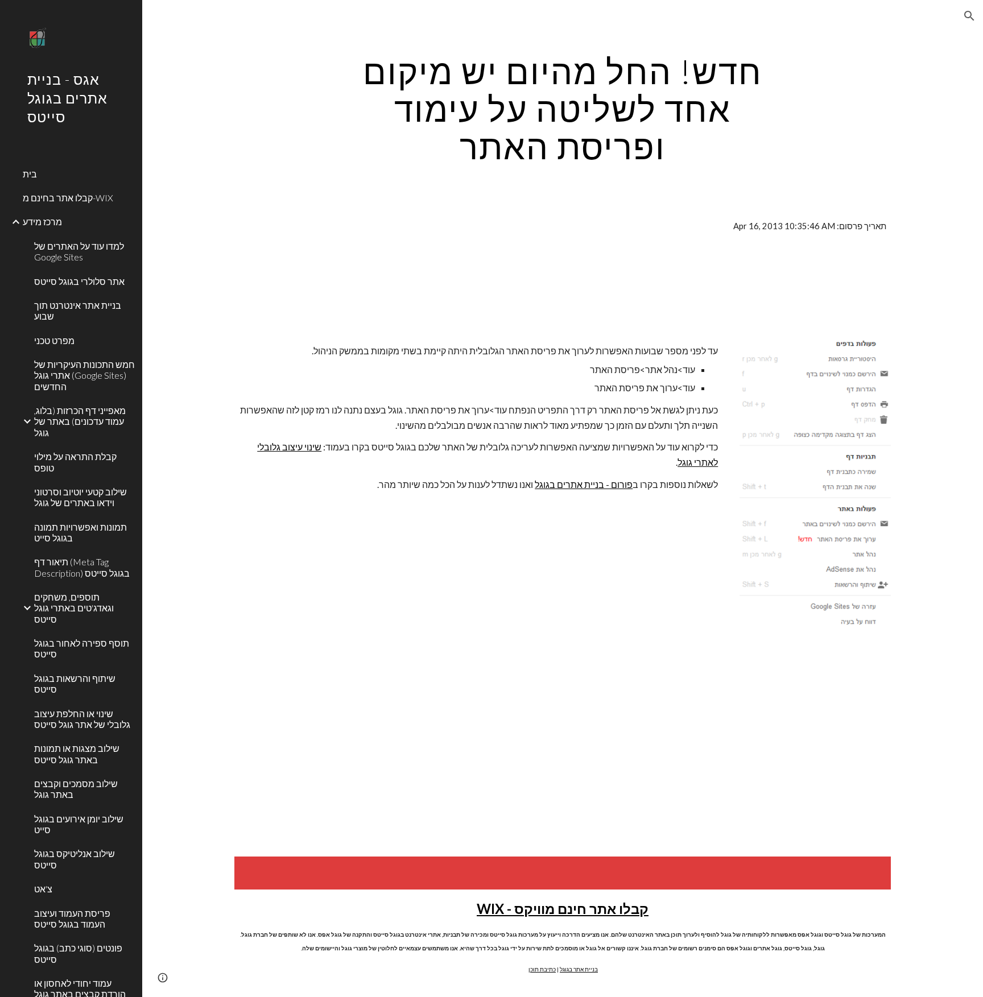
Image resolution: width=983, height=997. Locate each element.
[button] (969, 16)
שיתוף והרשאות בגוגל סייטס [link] (74, 683)
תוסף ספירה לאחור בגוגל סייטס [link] (81, 648)
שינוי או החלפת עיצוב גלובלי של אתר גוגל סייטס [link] (82, 719)
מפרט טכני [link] (54, 340)
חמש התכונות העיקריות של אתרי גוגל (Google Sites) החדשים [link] (84, 375)
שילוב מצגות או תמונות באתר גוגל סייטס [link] (76, 753)
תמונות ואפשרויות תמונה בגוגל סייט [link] (80, 532)
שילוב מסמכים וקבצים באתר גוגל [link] (76, 789)
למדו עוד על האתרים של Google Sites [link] (79, 251)
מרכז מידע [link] (42, 221)
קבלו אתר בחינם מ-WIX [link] (68, 197)
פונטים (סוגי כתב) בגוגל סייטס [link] (78, 953)
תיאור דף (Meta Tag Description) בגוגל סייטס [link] (82, 567)
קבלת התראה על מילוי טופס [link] (75, 462)
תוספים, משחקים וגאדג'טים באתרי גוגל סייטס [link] (74, 607)
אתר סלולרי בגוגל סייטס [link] (79, 281)
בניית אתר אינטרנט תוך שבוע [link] (77, 310)
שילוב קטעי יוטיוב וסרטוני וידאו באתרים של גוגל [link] (80, 497)
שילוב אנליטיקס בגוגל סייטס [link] (74, 859)
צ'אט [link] (43, 888)
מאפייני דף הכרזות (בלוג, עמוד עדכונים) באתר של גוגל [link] (80, 421)
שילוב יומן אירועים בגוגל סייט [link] (78, 824)
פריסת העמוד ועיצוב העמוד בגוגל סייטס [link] (72, 918)
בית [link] (30, 173)
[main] (562, 108)
